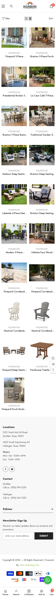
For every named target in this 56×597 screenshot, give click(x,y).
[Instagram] (12, 469)
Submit (43, 535)
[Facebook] (5, 469)
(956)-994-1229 (18, 487)
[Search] (11, 6)
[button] (26, 18)
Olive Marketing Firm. (29, 565)
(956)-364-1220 (18, 497)
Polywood (14, 53)
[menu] (3, 6)
